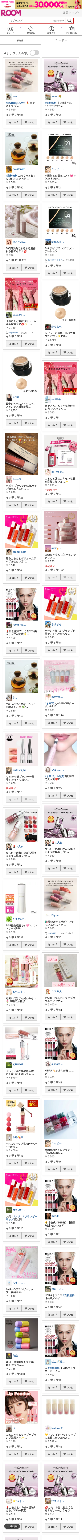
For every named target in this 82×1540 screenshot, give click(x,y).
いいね (31, 122)
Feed (10, 30)
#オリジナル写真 (54, 776)
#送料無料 (11, 175)
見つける (31, 30)
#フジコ (17, 1216)
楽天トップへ (71, 12)
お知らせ (51, 30)
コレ (14, 122)
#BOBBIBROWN (15, 102)
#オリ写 (49, 703)
